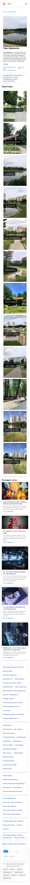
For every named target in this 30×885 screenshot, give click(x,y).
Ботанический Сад (8, 737)
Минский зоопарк (8, 757)
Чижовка (5, 829)
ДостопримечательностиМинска (13, 667)
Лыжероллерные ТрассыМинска (13, 821)
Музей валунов (18, 753)
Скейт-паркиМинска (9, 798)
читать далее (21, 61)
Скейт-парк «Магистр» (9, 806)
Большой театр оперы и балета (12, 683)
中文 (16, 851)
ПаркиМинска (7, 725)
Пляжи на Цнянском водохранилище (13, 783)
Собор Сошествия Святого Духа (12, 702)
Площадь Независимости (10, 718)
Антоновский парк (8, 761)
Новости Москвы (19, 837)
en (11, 851)
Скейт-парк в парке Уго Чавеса (12, 802)
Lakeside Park (7, 741)
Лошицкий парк (21, 737)
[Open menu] (26, 4)
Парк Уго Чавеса (8, 745)
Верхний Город (7, 671)
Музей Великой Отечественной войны (14, 691)
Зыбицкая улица (8, 687)
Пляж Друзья (7, 787)
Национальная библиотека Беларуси (13, 714)
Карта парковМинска (10, 12)
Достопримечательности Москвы (13, 835)
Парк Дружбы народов (10, 749)
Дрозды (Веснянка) (8, 825)
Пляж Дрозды (17, 787)
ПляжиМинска (7, 775)
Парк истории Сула (20, 687)
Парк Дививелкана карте (10, 79)
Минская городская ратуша (11, 706)
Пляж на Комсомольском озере (12, 791)
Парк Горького (7, 729)
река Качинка (17, 58)
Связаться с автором (9, 856)
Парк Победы (18, 729)
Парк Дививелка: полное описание (13, 75)
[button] (22, 68)
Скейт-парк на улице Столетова (12, 810)
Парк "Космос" (7, 753)
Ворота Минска (19, 679)
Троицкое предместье (9, 675)
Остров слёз (6, 710)
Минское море (7, 768)
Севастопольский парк (10, 764)
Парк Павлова (19, 745)
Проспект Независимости (11, 694)
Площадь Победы (8, 698)
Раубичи (19, 825)
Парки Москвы (7, 837)
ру (5, 851)
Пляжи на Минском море (10, 779)
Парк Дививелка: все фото (10, 77)
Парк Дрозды (17, 741)
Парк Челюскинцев (9, 733)
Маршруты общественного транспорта (13, 844)
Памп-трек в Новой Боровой (11, 814)
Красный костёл (8, 679)
